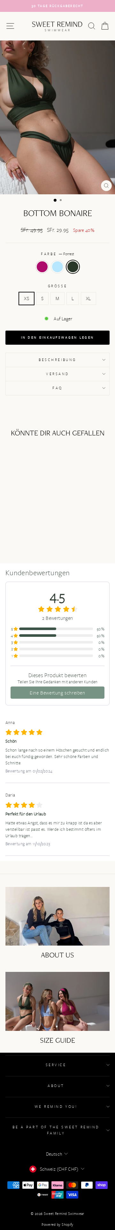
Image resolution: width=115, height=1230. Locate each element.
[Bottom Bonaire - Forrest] (32, 533)
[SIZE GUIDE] (57, 1001)
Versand (57, 373)
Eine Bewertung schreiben (57, 692)
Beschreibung (57, 359)
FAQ (57, 387)
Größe (57, 285)
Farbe (57, 253)
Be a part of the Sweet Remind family (55, 1130)
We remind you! (55, 1106)
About (56, 1085)
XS (26, 298)
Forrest (72, 266)
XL (88, 298)
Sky (57, 266)
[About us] (57, 916)
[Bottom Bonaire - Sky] (25, 533)
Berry (42, 266)
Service (56, 1064)
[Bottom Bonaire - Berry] (17, 533)
